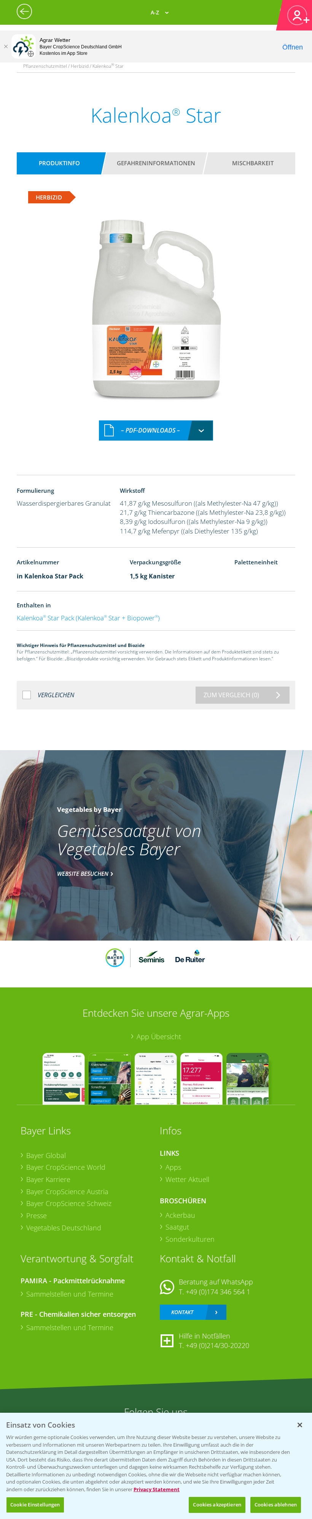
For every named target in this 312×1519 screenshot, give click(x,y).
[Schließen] (5, 46)
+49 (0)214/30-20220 (217, 1345)
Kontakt (182, 1312)
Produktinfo (59, 163)
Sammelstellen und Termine (69, 1294)
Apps (173, 1167)
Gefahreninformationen (156, 163)
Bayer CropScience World (65, 1167)
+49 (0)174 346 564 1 (218, 1291)
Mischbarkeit (253, 163)
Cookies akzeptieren (217, 1504)
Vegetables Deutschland (63, 1227)
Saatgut (177, 1226)
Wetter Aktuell (187, 1179)
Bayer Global (46, 1155)
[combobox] (156, 430)
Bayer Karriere (48, 1179)
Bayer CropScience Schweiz (68, 1203)
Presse (36, 1215)
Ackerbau (180, 1215)
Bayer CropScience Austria (67, 1191)
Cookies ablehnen (276, 1504)
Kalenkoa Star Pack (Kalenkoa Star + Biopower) (88, 617)
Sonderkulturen (190, 1239)
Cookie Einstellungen (35, 1504)
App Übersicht (159, 1036)
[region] (156, 1466)
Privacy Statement (157, 1489)
